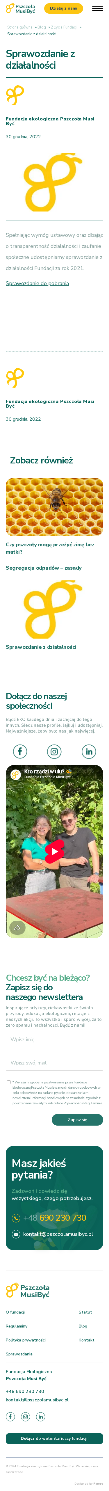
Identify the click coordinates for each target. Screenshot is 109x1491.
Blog (41, 27)
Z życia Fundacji (64, 27)
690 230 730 (54, 1218)
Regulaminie (92, 1103)
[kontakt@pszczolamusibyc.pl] (16, 1234)
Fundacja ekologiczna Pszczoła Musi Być (50, 121)
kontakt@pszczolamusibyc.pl (58, 1234)
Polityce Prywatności (66, 1103)
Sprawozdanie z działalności (41, 647)
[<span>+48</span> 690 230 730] (16, 1218)
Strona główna (20, 27)
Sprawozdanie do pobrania (37, 283)
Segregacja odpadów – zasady (44, 567)
